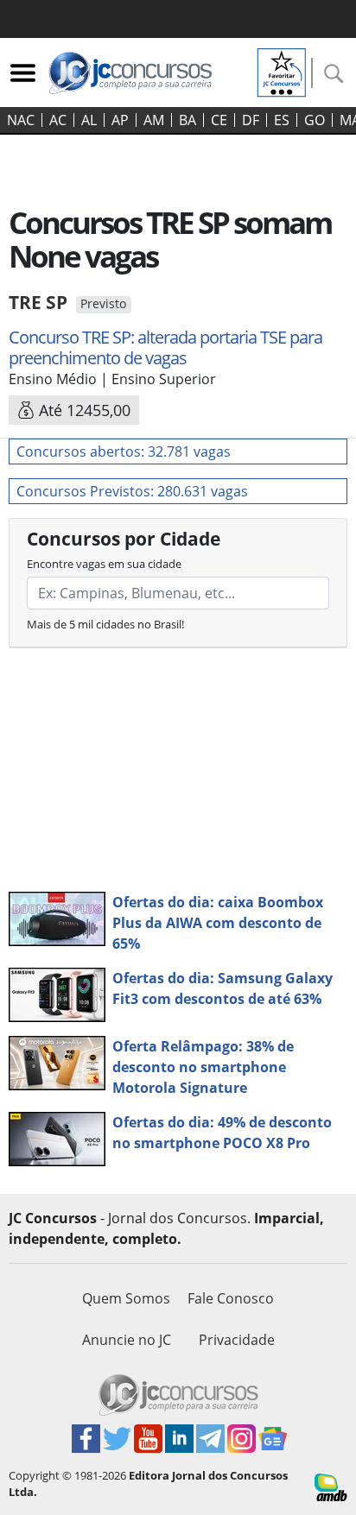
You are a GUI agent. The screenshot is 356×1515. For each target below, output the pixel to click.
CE (219, 120)
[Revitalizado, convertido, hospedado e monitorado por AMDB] (331, 1485)
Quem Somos (126, 1298)
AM (153, 120)
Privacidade (237, 1339)
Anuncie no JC (126, 1339)
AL (89, 120)
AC (58, 120)
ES (281, 120)
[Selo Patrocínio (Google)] (282, 70)
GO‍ (314, 120)
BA (187, 120)
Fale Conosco (231, 1298)
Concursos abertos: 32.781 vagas (123, 451)
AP (120, 120)
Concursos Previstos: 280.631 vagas (132, 491)
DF (250, 120)
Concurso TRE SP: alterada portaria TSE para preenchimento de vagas (165, 347)
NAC (21, 120)
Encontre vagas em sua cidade (104, 563)
